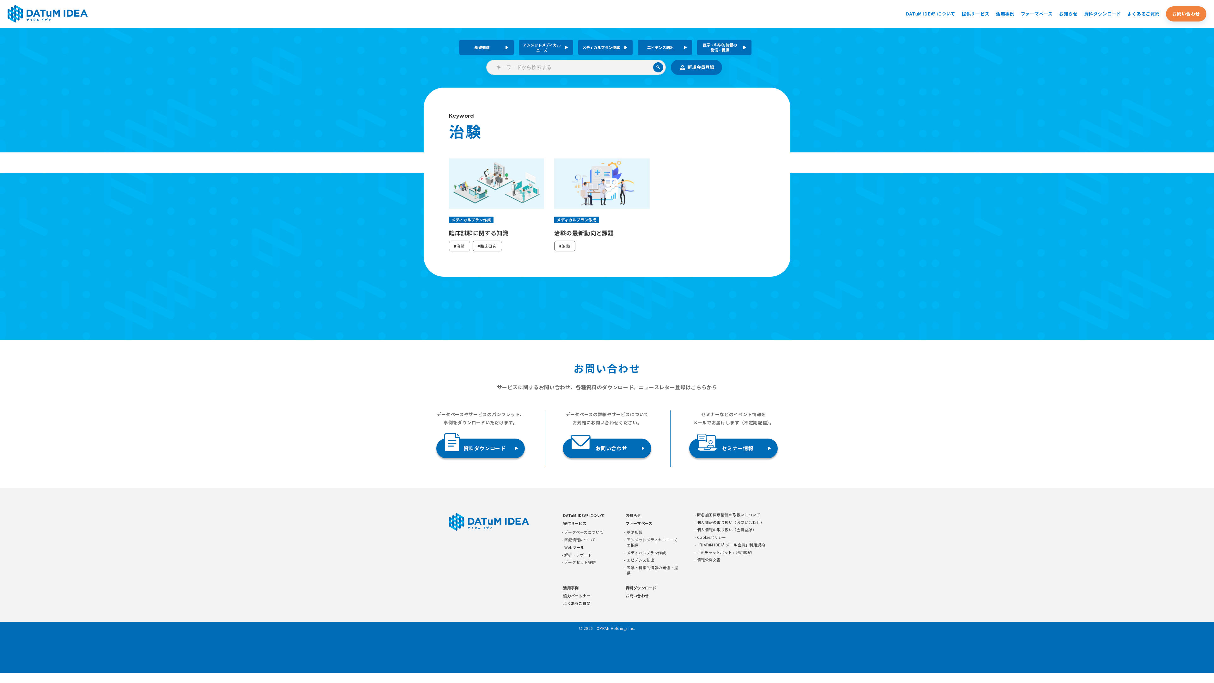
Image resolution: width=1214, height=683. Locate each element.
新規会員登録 (701, 67)
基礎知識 (482, 47)
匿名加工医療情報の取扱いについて (728, 514)
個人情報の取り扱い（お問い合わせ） (730, 522)
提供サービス (976, 13)
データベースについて (584, 532)
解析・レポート (578, 554)
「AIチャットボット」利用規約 (724, 552)
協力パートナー (576, 595)
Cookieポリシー (711, 537)
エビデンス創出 (660, 47)
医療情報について (580, 539)
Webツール (574, 547)
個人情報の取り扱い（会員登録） (726, 529)
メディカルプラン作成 (601, 47)
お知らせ (1068, 13)
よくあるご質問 (1143, 13)
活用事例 (1005, 13)
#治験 (459, 246)
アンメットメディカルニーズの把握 (652, 542)
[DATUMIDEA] (48, 13)
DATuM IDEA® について (930, 13)
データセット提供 (580, 562)
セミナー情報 (737, 448)
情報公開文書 (709, 559)
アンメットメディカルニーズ (542, 47)
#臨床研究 (487, 246)
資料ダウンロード (1102, 13)
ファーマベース (1037, 13)
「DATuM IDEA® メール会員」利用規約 (731, 544)
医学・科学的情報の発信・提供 (720, 47)
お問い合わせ (1186, 13)
